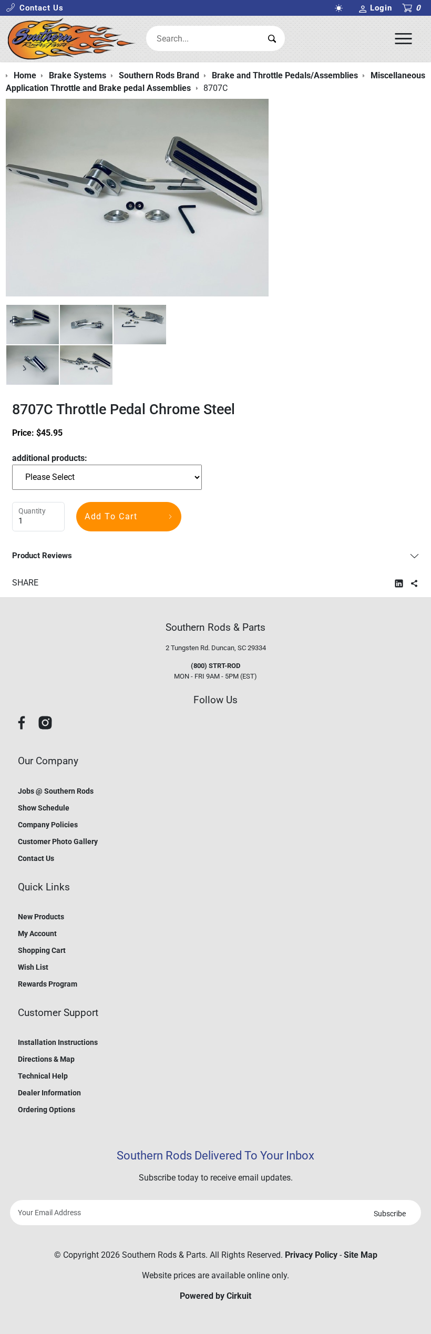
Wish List (33, 967)
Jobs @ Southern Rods (56, 791)
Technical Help (43, 1076)
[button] (35, 8)
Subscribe (390, 1213)
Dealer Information (49, 1093)
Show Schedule (43, 808)
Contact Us (36, 858)
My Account (37, 933)
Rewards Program (47, 984)
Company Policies (48, 824)
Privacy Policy (311, 1255)
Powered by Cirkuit (215, 1296)
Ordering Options (46, 1109)
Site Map (360, 1255)
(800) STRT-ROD (215, 666)
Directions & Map (46, 1059)
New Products (41, 916)
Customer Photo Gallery (58, 841)
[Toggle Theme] (341, 8)
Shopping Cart (42, 950)
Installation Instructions (58, 1042)
